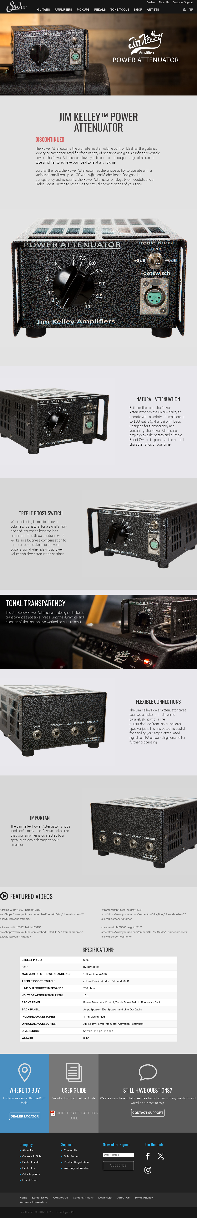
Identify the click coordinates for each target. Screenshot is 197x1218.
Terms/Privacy (144, 1197)
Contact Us (70, 1150)
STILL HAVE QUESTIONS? (147, 1090)
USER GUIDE (74, 1090)
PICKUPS (83, 9)
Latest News (29, 1180)
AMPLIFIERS (63, 9)
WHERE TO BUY (24, 1090)
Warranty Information (76, 1168)
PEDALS (100, 9)
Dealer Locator (31, 1162)
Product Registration (76, 1162)
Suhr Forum (71, 1156)
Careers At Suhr (32, 1156)
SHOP (138, 9)
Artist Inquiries (31, 1174)
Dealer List (28, 1168)
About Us (27, 1150)
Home (23, 1197)
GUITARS (43, 9)
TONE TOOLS (119, 9)
